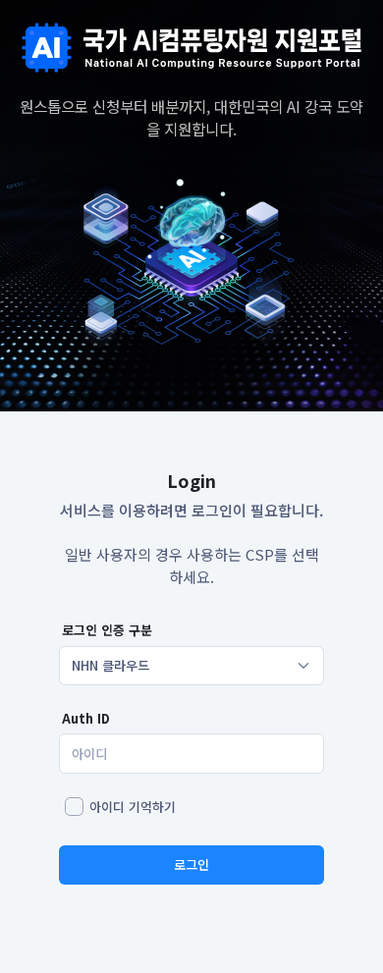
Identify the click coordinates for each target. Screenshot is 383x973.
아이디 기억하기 (132, 806)
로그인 (191, 864)
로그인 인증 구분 (107, 630)
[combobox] (191, 665)
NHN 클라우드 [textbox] (110, 665)
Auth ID (86, 718)
